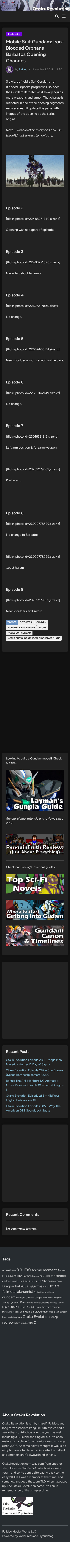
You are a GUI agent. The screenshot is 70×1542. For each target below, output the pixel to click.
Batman (27, 1276)
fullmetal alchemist (17, 1291)
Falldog (23, 69)
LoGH (61, 1302)
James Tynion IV (10, 1302)
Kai (22, 1302)
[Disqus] (35, 704)
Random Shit (14, 34)
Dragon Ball (11, 1286)
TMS (31, 1323)
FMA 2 (54, 1286)
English (31, 1286)
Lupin (5, 1307)
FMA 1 (46, 1286)
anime (23, 1269)
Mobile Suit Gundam (19, 633)
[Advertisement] (35, 1000)
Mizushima (7, 1312)
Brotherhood (56, 1276)
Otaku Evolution (36, 1316)
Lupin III (15, 1307)
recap (54, 1317)
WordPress (25, 1536)
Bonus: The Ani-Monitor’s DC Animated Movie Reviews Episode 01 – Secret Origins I (34, 1085)
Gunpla (39, 1297)
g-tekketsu (26, 622)
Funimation (39, 1292)
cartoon (6, 1281)
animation (9, 1270)
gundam (41, 622)
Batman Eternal (39, 1276)
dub (23, 1286)
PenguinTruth (38, 1428)
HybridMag (46, 1536)
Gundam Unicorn (25, 1297)
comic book (24, 1281)
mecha (42, 627)
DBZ (43, 1281)
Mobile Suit (18, 1311)
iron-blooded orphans (21, 627)
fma (39, 1286)
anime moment (44, 1270)
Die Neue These (55, 1281)
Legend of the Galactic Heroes (41, 1302)
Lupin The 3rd (27, 1307)
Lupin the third (43, 1306)
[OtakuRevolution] (35, 5)
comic (15, 1281)
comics (35, 1281)
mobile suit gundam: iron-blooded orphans (33, 638)
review (8, 1322)
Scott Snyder (21, 1322)
